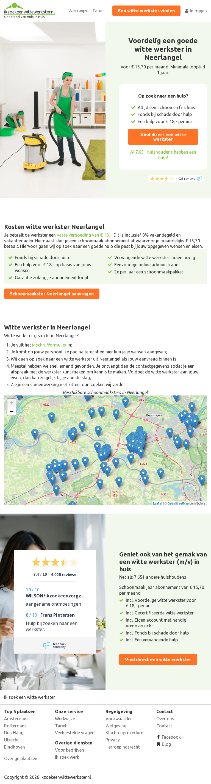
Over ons (165, 718)
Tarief (98, 10)
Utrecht (11, 739)
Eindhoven (14, 746)
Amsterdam (16, 718)
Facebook (171, 737)
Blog (166, 744)
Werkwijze (78, 10)
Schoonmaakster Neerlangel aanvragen (52, 293)
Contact (164, 725)
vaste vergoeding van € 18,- (84, 234)
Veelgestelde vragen (75, 732)
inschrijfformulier (49, 344)
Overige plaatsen (20, 758)
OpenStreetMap (178, 503)
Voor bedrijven (69, 749)
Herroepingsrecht (123, 746)
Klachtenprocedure (124, 732)
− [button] (11, 411)
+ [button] (11, 402)
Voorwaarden (119, 718)
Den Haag (13, 732)
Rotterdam (15, 725)
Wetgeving (116, 725)
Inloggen (198, 10)
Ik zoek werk (67, 757)
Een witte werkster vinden (146, 10)
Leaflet (157, 503)
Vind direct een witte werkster (163, 137)
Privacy (113, 739)
